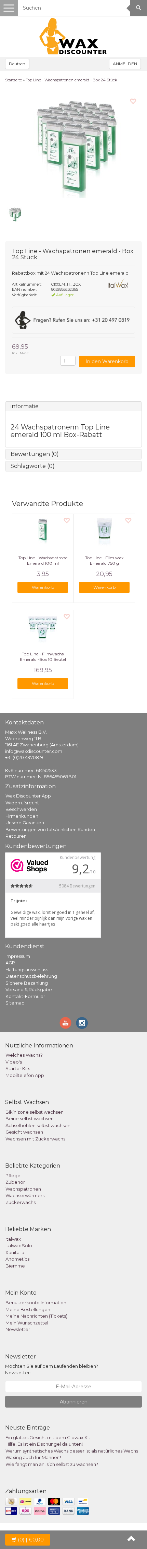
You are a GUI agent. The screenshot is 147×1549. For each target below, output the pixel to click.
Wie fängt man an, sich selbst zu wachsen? (51, 1464)
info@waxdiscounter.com (33, 751)
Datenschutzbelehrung (31, 976)
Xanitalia (14, 1252)
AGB (10, 962)
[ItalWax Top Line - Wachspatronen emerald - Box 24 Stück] (73, 146)
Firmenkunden (21, 816)
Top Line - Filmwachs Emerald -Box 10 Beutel (43, 656)
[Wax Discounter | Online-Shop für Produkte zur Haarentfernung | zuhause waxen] (73, 36)
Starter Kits (17, 1068)
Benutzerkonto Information (35, 1302)
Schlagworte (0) (33, 466)
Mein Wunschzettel (26, 1323)
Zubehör (15, 1182)
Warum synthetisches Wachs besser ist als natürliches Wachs (71, 1451)
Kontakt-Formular (25, 996)
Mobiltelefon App (24, 1075)
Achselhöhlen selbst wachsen (37, 1125)
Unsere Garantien (24, 822)
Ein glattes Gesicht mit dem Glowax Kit (47, 1437)
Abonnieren (74, 1402)
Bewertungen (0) (35, 454)
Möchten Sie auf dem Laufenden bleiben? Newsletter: (51, 1369)
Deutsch (17, 63)
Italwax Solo (18, 1245)
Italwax (13, 1239)
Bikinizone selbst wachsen (34, 1112)
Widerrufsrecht (22, 802)
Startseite (13, 80)
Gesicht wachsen (24, 1132)
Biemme (15, 1266)
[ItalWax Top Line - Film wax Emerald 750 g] (104, 531)
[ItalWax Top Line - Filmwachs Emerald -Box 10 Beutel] (42, 627)
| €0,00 (31, 1540)
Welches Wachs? (24, 1055)
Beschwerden (21, 809)
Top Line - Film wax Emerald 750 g (104, 560)
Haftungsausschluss (26, 969)
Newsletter (17, 1329)
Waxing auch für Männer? (33, 1457)
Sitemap (15, 1003)
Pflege (13, 1175)
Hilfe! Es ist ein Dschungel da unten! (44, 1444)
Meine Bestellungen (27, 1309)
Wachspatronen (23, 1189)
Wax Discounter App (28, 796)
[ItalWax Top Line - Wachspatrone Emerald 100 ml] (42, 531)
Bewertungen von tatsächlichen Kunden (50, 829)
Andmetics (17, 1259)
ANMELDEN (125, 63)
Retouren (16, 836)
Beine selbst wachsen (29, 1118)
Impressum (17, 956)
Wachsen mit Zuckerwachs (35, 1138)
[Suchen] (138, 8)
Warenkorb (43, 587)
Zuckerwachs (20, 1202)
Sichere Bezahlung (26, 983)
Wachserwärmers (24, 1195)
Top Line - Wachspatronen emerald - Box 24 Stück (71, 80)
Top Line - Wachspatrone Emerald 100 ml (42, 560)
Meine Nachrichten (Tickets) (36, 1316)
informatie (25, 406)
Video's (13, 1062)
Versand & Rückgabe (28, 989)
